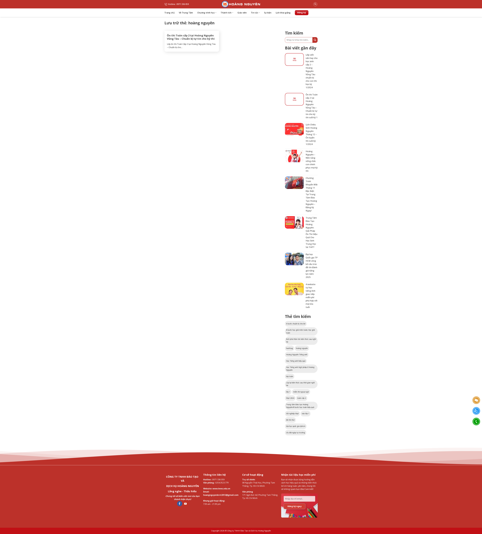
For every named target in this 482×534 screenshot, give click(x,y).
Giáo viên (242, 12)
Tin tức (254, 12)
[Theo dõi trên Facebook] (179, 503)
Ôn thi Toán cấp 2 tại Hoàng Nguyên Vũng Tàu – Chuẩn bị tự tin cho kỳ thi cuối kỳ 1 (191, 39)
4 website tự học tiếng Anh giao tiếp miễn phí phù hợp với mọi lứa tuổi (311, 296)
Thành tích (226, 12)
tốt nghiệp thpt (292, 413)
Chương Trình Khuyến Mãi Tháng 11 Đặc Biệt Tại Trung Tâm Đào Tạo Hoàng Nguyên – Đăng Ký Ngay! (311, 194)
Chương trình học (206, 12)
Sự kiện (267, 12)
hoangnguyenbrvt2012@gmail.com (220, 495)
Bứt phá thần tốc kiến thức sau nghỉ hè (301, 340)
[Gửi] (315, 40)
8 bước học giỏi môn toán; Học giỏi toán (300, 331)
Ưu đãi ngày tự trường (295, 432)
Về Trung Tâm (186, 12)
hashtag (289, 348)
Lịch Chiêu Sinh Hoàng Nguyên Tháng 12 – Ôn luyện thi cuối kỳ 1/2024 (311, 134)
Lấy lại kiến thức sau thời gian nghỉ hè (300, 384)
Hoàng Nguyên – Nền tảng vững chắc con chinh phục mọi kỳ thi (312, 161)
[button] (315, 4)
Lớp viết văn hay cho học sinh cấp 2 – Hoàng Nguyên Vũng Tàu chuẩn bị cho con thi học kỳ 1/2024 (312, 71)
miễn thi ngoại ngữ (301, 392)
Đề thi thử (290, 420)
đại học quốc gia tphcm (295, 426)
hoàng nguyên (302, 348)
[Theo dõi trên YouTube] (185, 503)
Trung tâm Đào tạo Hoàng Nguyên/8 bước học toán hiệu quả (300, 405)
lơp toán (289, 376)
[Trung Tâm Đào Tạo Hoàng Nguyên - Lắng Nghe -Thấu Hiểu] (241, 4)
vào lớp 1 (305, 413)
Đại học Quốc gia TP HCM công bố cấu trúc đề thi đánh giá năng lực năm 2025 (312, 266)
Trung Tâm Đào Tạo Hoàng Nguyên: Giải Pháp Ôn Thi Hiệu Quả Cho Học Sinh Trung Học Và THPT (311, 232)
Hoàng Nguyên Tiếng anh (296, 354)
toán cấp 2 (301, 398)
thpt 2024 (290, 398)
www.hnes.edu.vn (221, 488)
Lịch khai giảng (283, 12)
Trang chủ (169, 12)
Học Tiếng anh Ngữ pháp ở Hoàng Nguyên (300, 368)
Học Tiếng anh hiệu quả (295, 361)
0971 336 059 (218, 479)
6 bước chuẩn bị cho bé (295, 323)
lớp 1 (288, 392)
